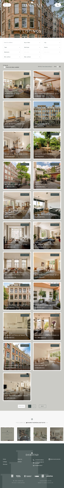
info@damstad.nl (38, 465)
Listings (5, 461)
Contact (20, 461)
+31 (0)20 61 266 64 (39, 459)
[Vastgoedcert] (28, 476)
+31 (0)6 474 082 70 (39, 463)
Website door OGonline (45, 482)
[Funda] (18, 476)
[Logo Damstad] (32, 5)
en (53, 5)
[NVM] (12, 476)
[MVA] (43, 476)
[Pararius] (49, 476)
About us (20, 459)
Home (4, 459)
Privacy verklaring (18, 482)
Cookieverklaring (46, 480)
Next (42, 406)
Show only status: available (12, 67)
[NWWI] (36, 476)
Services (5, 464)
